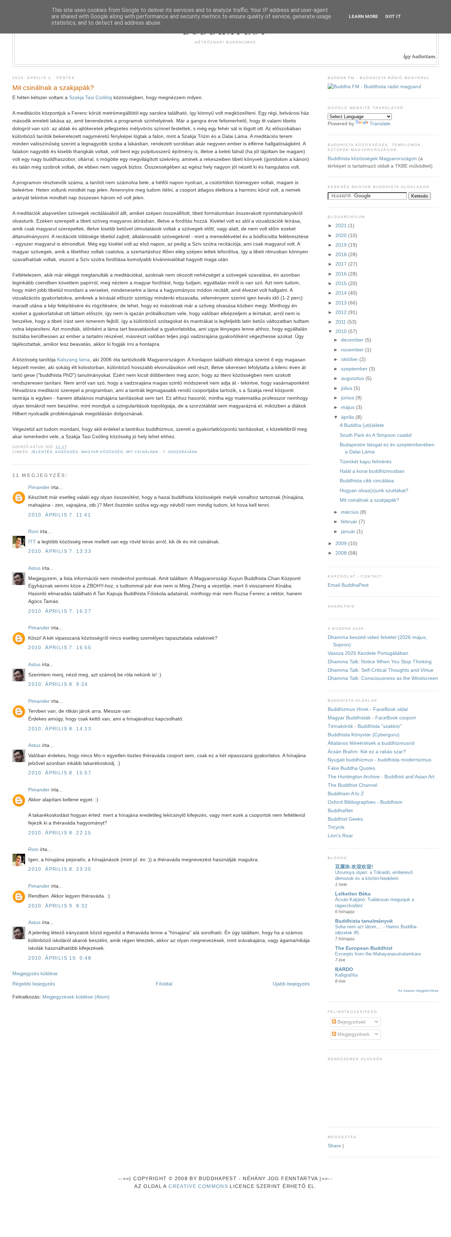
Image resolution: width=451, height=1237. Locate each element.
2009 (341, 543)
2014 (341, 293)
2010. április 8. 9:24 (58, 684)
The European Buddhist (364, 948)
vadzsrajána (183, 452)
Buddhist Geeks (345, 819)
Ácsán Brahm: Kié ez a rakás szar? (367, 751)
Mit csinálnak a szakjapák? (53, 87)
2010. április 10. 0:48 (59, 958)
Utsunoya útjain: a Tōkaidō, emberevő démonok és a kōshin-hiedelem (374, 875)
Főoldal (164, 983)
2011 (341, 322)
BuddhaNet (340, 810)
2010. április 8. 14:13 (59, 728)
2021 (341, 225)
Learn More (363, 16)
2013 (341, 303)
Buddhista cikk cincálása (367, 480)
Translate (380, 123)
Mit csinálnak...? (145, 452)
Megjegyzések (353, 1034)
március (350, 512)
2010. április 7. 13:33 (59, 551)
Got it (393, 16)
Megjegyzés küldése (35, 973)
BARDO (344, 969)
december (353, 340)
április (348, 417)
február (350, 521)
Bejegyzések (351, 1022)
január (349, 531)
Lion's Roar (340, 835)
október (350, 359)
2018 (341, 254)
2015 (341, 283)
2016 (341, 274)
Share (334, 1145)
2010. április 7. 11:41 (59, 515)
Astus (34, 568)
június (348, 397)
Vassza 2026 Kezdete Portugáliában (368, 653)
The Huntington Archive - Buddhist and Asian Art (381, 776)
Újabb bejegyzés (291, 983)
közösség (67, 452)
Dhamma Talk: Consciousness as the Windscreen (383, 678)
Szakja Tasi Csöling (90, 97)
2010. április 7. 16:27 (59, 611)
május (348, 407)
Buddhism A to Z (346, 793)
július (347, 388)
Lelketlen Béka (353, 894)
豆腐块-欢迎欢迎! (354, 866)
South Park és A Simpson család (376, 435)
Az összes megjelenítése (418, 990)
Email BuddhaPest (348, 585)
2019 (341, 245)
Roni (33, 531)
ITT (32, 541)
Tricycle (336, 827)
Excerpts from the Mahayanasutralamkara (378, 954)
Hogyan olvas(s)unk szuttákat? (374, 490)
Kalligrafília (346, 975)
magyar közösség (102, 452)
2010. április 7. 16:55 (59, 647)
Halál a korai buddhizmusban (372, 471)
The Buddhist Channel (352, 785)
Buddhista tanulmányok (364, 921)
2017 (341, 264)
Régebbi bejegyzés (33, 983)
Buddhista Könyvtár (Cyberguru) (364, 734)
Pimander (39, 487)
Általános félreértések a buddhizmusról (371, 743)
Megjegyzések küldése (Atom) (76, 997)
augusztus (353, 378)
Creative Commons (198, 1186)
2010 (341, 331)
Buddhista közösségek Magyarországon (372, 158)
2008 (341, 553)
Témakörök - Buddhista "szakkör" (365, 726)
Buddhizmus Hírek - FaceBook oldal (368, 709)
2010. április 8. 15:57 (59, 773)
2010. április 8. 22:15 (59, 832)
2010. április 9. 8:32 (58, 906)
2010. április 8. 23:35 (59, 869)
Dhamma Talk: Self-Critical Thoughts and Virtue (380, 670)
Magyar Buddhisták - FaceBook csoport (372, 717)
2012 (341, 312)
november (353, 349)
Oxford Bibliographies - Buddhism (365, 802)
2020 (341, 235)
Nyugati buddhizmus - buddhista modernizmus (379, 759)
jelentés (41, 452)
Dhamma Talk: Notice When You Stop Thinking (380, 661)
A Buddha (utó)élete (362, 425)
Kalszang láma (73, 359)
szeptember (355, 369)
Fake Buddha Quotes (351, 768)
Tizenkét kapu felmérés (365, 461)
